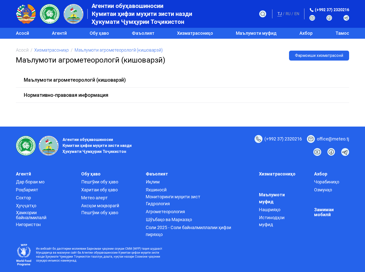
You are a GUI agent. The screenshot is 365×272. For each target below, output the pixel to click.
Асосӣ (22, 33)
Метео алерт (94, 197)
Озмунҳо (323, 189)
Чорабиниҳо (326, 181)
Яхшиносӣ (156, 189)
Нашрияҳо (269, 209)
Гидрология (158, 203)
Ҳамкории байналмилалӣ (31, 215)
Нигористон (28, 224)
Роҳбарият (27, 189)
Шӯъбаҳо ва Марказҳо (169, 219)
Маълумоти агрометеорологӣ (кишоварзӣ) (75, 80)
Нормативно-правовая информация (66, 95)
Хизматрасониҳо (195, 33)
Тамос (342, 33)
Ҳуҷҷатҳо (26, 205)
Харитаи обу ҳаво (99, 189)
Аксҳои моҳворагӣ (100, 205)
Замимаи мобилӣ (324, 212)
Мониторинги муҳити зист (173, 196)
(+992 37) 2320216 (332, 9)
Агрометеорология (165, 211)
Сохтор (23, 197)
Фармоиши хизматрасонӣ (319, 55)
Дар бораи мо (30, 181)
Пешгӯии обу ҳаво (99, 181)
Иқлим (153, 181)
